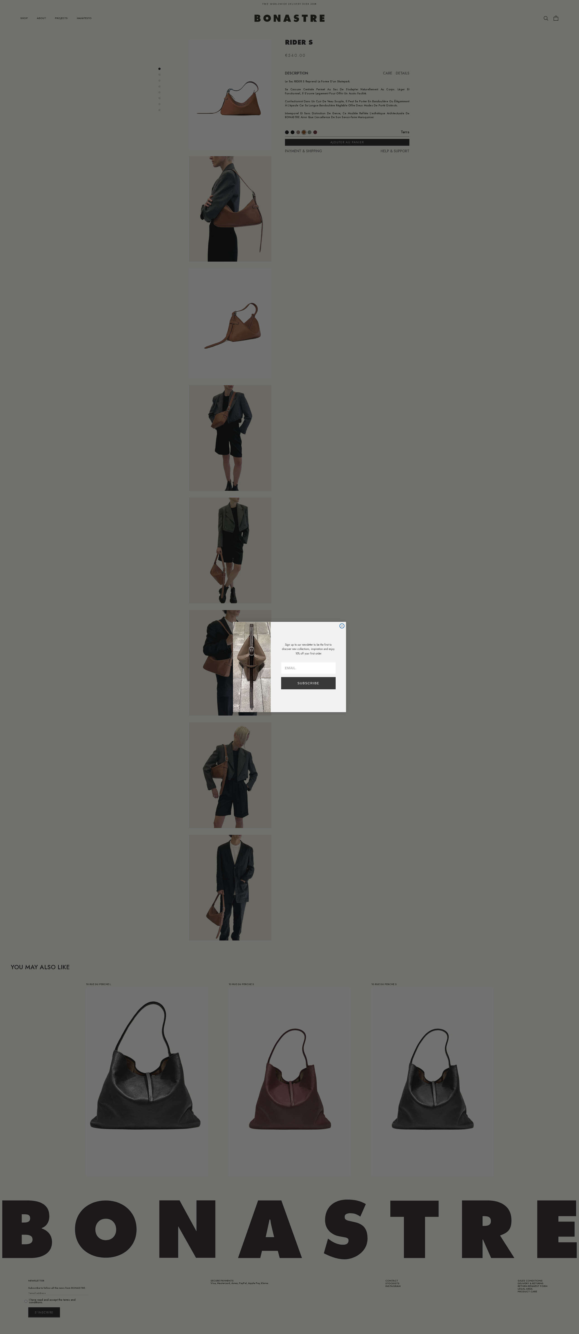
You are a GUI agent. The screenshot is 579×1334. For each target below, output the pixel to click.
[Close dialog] (342, 626)
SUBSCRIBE (308, 683)
